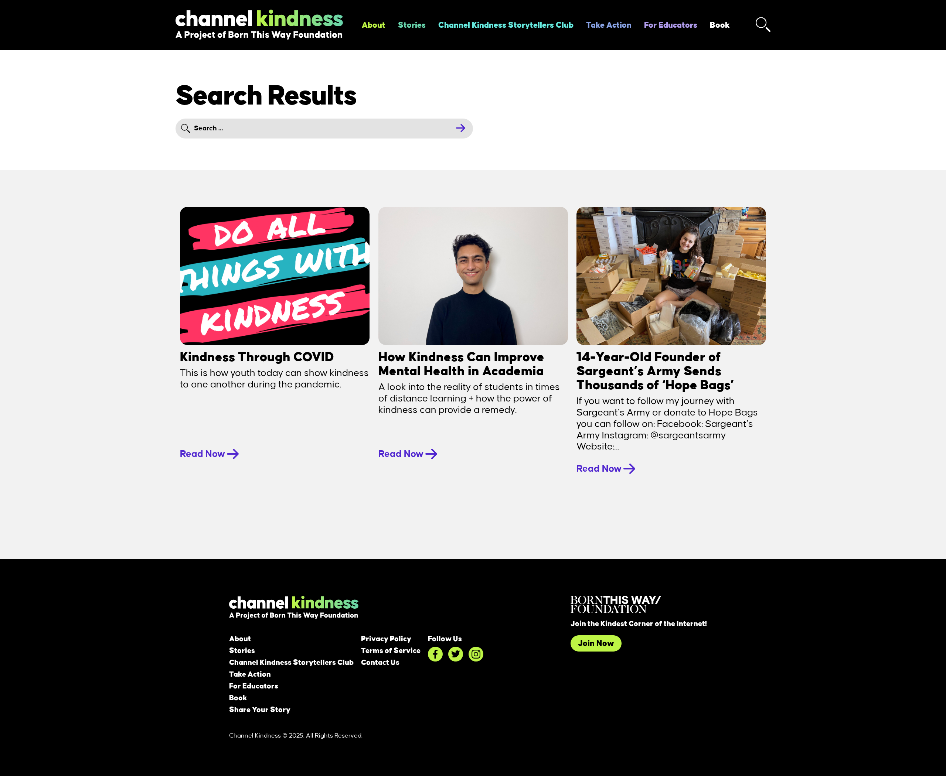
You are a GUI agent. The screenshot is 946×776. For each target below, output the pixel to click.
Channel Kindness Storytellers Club (506, 25)
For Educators (670, 25)
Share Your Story (259, 710)
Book (720, 25)
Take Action (609, 25)
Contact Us (380, 663)
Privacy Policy (386, 639)
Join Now (596, 643)
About (373, 25)
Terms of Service (391, 651)
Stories (412, 25)
